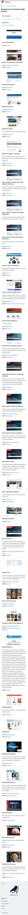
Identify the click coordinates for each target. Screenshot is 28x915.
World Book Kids (7, 812)
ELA (19, 303)
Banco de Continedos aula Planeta (12, 62)
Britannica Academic (8, 84)
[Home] (14, 891)
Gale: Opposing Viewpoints (10, 492)
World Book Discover (8, 782)
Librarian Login (5, 912)
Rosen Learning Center (9, 601)
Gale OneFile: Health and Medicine (12, 406)
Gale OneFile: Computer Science (12, 345)
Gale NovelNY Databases (9, 320)
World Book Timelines (8, 864)
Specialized (9, 165)
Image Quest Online (8, 518)
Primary (7, 273)
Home (2, 6)
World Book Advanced (8, 754)
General (9, 45)
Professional (15, 355)
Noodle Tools (6, 572)
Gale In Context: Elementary (10, 265)
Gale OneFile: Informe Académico (12, 433)
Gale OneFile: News (8, 461)
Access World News (8, 42)
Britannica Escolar (7, 106)
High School (16, 65)
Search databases (6, 16)
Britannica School (7, 128)
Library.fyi (8, 2)
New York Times (7, 538)
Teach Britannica (7, 647)
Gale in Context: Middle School (11, 292)
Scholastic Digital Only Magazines (12, 623)
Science (23, 303)
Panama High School (11, 6)
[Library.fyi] (2, 2)
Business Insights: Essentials (11, 153)
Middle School (9, 65)
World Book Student (8, 837)
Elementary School (10, 551)
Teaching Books (7, 707)
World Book (5, 732)
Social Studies (14, 303)
